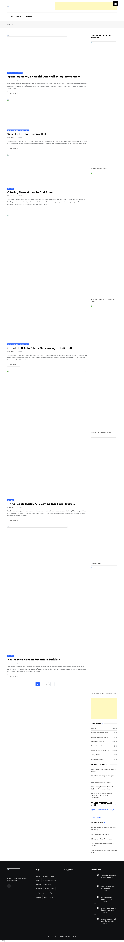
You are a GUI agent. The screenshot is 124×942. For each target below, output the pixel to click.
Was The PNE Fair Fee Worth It (26, 134)
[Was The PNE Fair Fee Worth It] (95, 888)
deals (52, 876)
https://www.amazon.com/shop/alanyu (102, 810)
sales (52, 888)
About (11, 16)
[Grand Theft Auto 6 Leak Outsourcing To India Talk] (95, 910)
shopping (49, 893)
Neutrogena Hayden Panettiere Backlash (33, 659)
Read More (13, 93)
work (51, 897)
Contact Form (28, 16)
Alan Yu (11, 80)
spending (38, 897)
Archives (18, 16)
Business (93, 728)
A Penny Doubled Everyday (103, 782)
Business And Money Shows (99, 737)
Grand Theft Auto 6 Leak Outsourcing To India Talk (40, 348)
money (47, 888)
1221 (52, 684)
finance (38, 880)
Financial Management (97, 741)
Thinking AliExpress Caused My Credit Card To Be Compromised (102, 795)
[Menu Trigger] (115, 3)
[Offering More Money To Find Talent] (95, 899)
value (45, 897)
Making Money (95, 755)
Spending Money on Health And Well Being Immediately (43, 76)
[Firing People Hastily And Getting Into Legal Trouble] (95, 921)
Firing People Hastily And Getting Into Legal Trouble (41, 504)
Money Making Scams (97, 759)
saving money (40, 893)
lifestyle (38, 884)
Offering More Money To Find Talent (30, 192)
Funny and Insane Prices (98, 746)
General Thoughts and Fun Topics (100, 750)
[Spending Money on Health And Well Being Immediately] (95, 877)
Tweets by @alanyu (96, 817)
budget (38, 876)
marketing (39, 888)
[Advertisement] (86, 6)
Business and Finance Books (99, 732)
